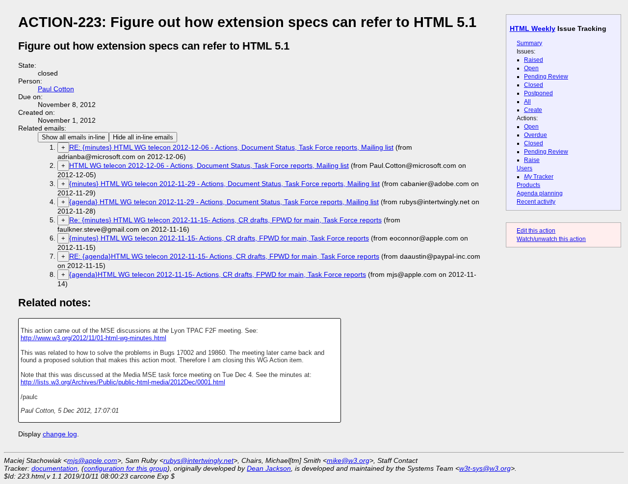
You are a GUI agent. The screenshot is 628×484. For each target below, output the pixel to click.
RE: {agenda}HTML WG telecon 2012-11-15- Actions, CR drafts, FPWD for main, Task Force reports (224, 256)
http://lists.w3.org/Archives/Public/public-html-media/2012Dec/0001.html (123, 382)
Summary (529, 43)
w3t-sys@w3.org (485, 468)
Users (524, 168)
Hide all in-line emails (143, 137)
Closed (533, 84)
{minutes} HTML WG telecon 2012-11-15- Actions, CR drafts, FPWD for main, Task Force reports (219, 238)
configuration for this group (125, 468)
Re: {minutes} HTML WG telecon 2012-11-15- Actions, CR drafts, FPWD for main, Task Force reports (225, 220)
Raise (532, 160)
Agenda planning (540, 193)
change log (60, 434)
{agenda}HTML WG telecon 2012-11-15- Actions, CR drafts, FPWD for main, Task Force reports (217, 274)
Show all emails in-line (73, 137)
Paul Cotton (56, 89)
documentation (54, 468)
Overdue (535, 135)
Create (533, 110)
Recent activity (536, 201)
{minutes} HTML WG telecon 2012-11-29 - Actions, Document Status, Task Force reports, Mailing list (224, 184)
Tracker (538, 176)
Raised (533, 59)
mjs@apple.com (92, 460)
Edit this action (536, 230)
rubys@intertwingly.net (198, 460)
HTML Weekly (532, 28)
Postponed (538, 93)
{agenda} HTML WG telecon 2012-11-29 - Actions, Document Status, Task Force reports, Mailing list (224, 202)
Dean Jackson (269, 468)
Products (528, 185)
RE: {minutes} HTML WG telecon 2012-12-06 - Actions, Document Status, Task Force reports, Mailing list (231, 147)
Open (531, 68)
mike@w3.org (348, 460)
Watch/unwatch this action (551, 239)
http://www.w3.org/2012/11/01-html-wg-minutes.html (93, 338)
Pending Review (546, 76)
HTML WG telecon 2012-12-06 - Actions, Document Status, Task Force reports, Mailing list (209, 165)
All (527, 101)
